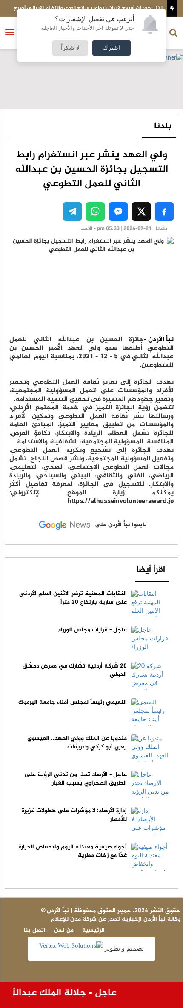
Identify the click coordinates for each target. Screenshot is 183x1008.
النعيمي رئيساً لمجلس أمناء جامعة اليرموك (72, 702)
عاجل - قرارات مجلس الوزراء (92, 630)
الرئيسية (93, 930)
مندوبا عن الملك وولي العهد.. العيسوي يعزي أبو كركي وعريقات (77, 743)
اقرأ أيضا (150, 570)
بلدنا (163, 126)
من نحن (64, 930)
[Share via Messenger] (118, 211)
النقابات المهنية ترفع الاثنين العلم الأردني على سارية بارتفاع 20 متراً (73, 598)
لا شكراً (70, 48)
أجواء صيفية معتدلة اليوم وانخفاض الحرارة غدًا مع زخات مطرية (73, 851)
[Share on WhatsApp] (95, 211)
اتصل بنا (35, 930)
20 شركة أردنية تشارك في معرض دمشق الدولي (75, 670)
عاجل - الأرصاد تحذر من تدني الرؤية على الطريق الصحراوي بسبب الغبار (75, 779)
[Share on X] (141, 211)
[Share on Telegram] (72, 211)
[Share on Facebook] (164, 211)
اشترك (111, 48)
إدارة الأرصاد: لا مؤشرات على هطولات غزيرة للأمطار (74, 815)
